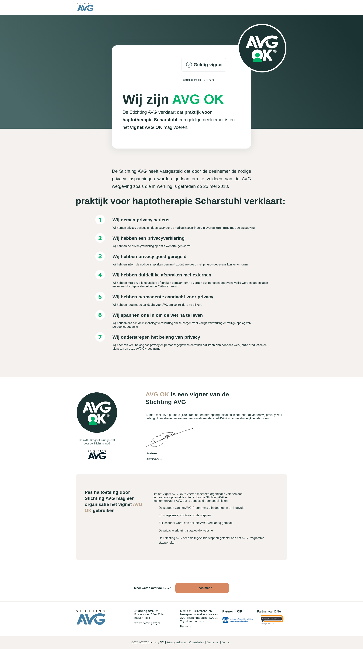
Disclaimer (213, 642)
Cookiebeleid (197, 642)
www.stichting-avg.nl (147, 623)
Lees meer (204, 588)
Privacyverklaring (177, 642)
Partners (185, 626)
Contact (227, 642)
